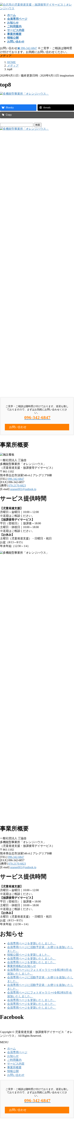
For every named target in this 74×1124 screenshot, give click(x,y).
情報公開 (13, 1071)
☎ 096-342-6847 (27, 48)
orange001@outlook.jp (23, 489)
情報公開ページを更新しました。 (28, 954)
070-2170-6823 (17, 485)
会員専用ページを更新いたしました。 (31, 943)
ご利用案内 (14, 1059)
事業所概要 (14, 1067)
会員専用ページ (17, 1052)
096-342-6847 (16, 478)
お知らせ (13, 1056)
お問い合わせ (15, 1074)
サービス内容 (15, 1063)
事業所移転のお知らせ (21, 966)
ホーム (11, 1048)
